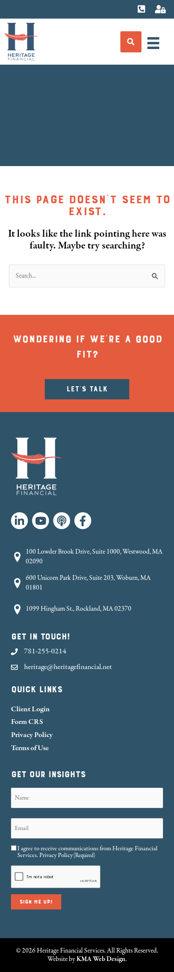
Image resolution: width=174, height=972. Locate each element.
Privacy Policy (32, 735)
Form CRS (27, 721)
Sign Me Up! (36, 901)
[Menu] (153, 43)
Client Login (30, 709)
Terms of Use (30, 748)
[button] (19, 520)
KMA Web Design (100, 959)
